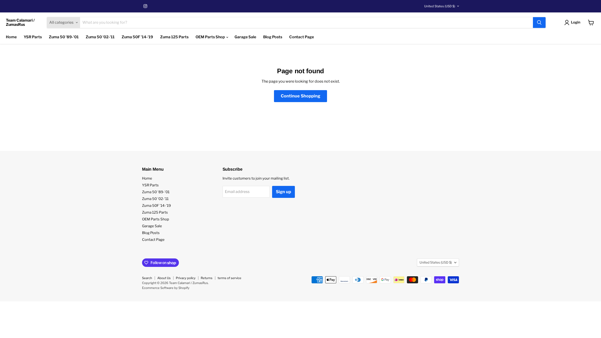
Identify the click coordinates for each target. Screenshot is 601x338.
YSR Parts (33, 37)
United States (439, 6)
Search (147, 278)
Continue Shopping (300, 95)
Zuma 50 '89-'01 (64, 37)
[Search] (539, 22)
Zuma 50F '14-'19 (137, 37)
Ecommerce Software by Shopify (165, 288)
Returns (206, 278)
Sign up (283, 191)
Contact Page (301, 37)
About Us (164, 278)
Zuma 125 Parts (174, 37)
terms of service (229, 278)
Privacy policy (186, 278)
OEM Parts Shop (211, 37)
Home (11, 37)
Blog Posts (272, 37)
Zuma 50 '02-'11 (100, 37)
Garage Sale (245, 37)
